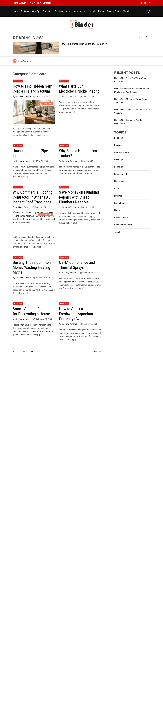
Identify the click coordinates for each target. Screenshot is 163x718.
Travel (126, 11)
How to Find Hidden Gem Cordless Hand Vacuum (32, 88)
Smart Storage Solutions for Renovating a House (32, 311)
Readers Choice (114, 11)
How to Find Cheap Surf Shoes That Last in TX (83, 43)
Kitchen (117, 188)
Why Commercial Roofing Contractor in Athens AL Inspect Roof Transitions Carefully (33, 199)
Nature (101, 11)
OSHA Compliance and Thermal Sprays (77, 265)
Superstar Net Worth (123, 225)
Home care (78, 11)
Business (25, 11)
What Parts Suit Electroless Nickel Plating (79, 88)
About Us (23, 3)
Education (47, 11)
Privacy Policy (35, 3)
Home (15, 3)
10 (31, 351)
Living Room (120, 203)
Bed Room (119, 138)
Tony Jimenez (24, 97)
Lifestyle (92, 11)
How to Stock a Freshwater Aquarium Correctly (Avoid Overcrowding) (76, 316)
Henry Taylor (24, 207)
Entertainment (61, 11)
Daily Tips (35, 11)
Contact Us (47, 3)
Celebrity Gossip (121, 152)
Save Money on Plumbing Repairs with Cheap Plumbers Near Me (79, 197)
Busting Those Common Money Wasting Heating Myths (32, 267)
